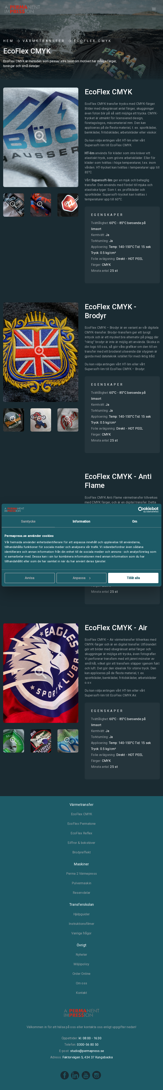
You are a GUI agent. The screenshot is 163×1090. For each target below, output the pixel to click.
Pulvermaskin (81, 883)
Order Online (82, 974)
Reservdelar (81, 893)
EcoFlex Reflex (81, 833)
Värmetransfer (44, 41)
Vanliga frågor (81, 933)
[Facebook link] (64, 1078)
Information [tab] (81, 521)
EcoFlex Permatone (81, 824)
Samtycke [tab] (28, 521)
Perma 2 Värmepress (81, 874)
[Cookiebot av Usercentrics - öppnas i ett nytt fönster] (141, 510)
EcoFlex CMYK (81, 814)
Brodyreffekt (81, 852)
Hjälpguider (81, 914)
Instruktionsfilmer (81, 924)
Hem (8, 41)
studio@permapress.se (87, 1051)
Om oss (81, 983)
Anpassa (79, 578)
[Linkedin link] (75, 1078)
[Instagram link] (96, 1078)
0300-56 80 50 (87, 1044)
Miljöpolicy (81, 964)
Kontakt (81, 993)
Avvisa (29, 578)
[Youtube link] (86, 1078)
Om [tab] (134, 521)
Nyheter (81, 954)
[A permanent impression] (28, 9)
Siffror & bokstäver (81, 843)
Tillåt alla (133, 578)
